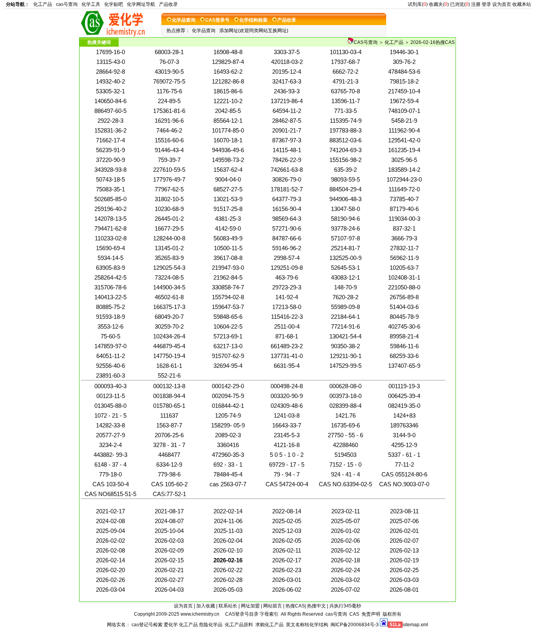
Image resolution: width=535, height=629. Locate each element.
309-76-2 (404, 61)
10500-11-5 (228, 248)
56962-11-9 (404, 258)
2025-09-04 (110, 530)
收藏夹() (439, 4)
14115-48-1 (287, 150)
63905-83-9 (110, 267)
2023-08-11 (404, 511)
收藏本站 (521, 4)
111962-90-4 (404, 130)
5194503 (345, 454)
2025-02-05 (286, 521)
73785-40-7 (404, 199)
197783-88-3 (345, 130)
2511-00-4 (287, 326)
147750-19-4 (169, 356)
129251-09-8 (287, 267)
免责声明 (370, 614)
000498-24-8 (287, 386)
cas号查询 (67, 4)
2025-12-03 (286, 530)
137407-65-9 (404, 365)
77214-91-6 (345, 326)
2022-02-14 (227, 511)
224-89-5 (169, 101)
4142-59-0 (228, 228)
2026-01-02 (345, 530)
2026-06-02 (286, 589)
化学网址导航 (141, 4)
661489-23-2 (287, 346)
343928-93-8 (110, 169)
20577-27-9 (110, 435)
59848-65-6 (227, 316)
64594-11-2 (287, 110)
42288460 (345, 445)
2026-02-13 (404, 550)
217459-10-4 (404, 91)
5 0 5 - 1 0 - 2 (287, 454)
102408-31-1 (404, 277)
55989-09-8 (345, 307)
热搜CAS (295, 606)
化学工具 (90, 4)
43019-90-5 (169, 71)
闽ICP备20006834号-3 (355, 624)
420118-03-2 (287, 61)
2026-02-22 (227, 570)
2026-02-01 (404, 530)
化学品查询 (183, 20)
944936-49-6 (228, 150)
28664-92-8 (110, 71)
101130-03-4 (345, 52)
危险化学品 (210, 624)
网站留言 (272, 606)
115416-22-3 (287, 316)
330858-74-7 (228, 287)
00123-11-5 (110, 396)
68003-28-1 (169, 52)
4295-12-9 (404, 445)
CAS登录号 (217, 20)
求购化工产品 (269, 624)
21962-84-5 (227, 277)
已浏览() (460, 4)
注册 (476, 4)
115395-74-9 (345, 120)
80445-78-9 (404, 316)
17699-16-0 (110, 52)
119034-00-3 (404, 218)
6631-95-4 (287, 365)
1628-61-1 (169, 365)
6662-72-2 (345, 71)
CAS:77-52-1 (169, 494)
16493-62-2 (227, 71)
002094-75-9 (228, 396)
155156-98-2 (345, 159)
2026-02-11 (287, 550)
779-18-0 (110, 474)
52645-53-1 (345, 267)
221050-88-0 (404, 287)
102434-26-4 (169, 336)
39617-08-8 (227, 258)
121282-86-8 (228, 81)
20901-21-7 (286, 130)
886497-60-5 (110, 110)
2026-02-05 (286, 540)
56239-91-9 (110, 150)
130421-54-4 (345, 336)
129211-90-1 (345, 356)
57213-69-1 (227, 336)
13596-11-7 (345, 101)
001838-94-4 (169, 396)
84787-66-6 (286, 238)
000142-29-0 (228, 386)
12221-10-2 (227, 101)
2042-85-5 (228, 110)
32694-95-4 (227, 365)
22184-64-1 (345, 316)
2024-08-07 (169, 521)
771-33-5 (345, 110)
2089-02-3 (228, 435)
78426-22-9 (286, 159)
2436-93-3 (287, 91)
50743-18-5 (110, 179)
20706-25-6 (169, 435)
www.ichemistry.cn (200, 614)
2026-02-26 (110, 579)
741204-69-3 (345, 150)
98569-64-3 (286, 218)
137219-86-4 (287, 101)
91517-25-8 (227, 208)
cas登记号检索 (147, 624)
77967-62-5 (169, 189)
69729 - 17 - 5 (286, 464)
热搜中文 (316, 606)
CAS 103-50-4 (110, 484)
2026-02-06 (345, 540)
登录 (486, 4)
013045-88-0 (110, 405)
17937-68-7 (345, 61)
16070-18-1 (227, 140)
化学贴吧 (113, 4)
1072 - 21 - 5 (110, 415)
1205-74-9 (228, 415)
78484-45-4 (227, 474)
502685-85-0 (110, 199)
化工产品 (42, 4)
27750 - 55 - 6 (345, 435)
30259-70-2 (169, 326)
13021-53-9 (227, 199)
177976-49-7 (169, 179)
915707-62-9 (228, 356)
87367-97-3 (286, 140)
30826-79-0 (286, 179)
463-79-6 (286, 277)
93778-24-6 (345, 228)
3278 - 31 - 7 (169, 445)
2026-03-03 (404, 579)
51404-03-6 (404, 307)
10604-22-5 (227, 326)
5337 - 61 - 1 (404, 454)
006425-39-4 (404, 396)
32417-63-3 (286, 81)
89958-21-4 (404, 336)
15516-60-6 (169, 140)
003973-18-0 (345, 396)
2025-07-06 (404, 521)
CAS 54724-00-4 (287, 484)
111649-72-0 (404, 189)
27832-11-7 (404, 248)
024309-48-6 (287, 405)
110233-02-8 (111, 238)
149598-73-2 (228, 159)
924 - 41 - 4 (345, 474)
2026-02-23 (286, 570)
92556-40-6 (110, 365)
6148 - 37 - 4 (110, 464)
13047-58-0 (345, 208)
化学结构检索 (253, 20)
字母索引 (269, 614)
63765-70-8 (345, 91)
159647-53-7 (228, 307)
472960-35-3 (228, 454)
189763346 (404, 425)
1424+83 (404, 415)
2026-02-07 (404, 540)
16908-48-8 (227, 52)
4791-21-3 (345, 81)
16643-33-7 (286, 425)
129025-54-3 (169, 267)
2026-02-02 (110, 540)
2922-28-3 (110, 120)
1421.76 (345, 415)
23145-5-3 (287, 435)
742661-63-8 (287, 169)
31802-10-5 (169, 199)
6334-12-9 (169, 464)
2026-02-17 (286, 560)
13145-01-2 (169, 248)
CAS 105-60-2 (169, 484)
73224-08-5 (169, 277)
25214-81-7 (345, 248)
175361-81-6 (169, 110)
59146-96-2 (286, 248)
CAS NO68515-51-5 (110, 494)
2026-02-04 (227, 540)
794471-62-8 (110, 228)
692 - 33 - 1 (227, 464)
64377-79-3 (286, 199)
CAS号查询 (366, 42)
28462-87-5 (286, 120)
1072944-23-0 (404, 179)
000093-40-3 (110, 386)
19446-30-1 (404, 52)
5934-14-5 (110, 258)
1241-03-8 (287, 415)
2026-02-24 (345, 570)
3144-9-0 (404, 435)
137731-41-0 (287, 356)
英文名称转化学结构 (307, 624)
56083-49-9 (227, 238)
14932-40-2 (110, 81)
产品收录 (168, 4)
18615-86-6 (227, 91)
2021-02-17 (110, 511)
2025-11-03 (228, 530)
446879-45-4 (169, 346)
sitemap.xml (415, 624)
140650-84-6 (110, 101)
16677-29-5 (169, 228)
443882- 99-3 (110, 454)
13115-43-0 (110, 61)
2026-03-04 (110, 589)
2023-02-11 (345, 511)
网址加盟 (250, 606)
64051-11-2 (110, 356)
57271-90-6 (286, 228)
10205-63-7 (404, 267)
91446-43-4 (169, 150)
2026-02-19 (404, 560)
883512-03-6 (345, 140)
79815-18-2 (404, 81)
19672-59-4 (404, 101)
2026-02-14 (110, 560)
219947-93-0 (228, 267)
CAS (354, 614)
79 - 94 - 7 (287, 474)
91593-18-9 (110, 316)
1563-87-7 (169, 425)
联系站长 (228, 606)
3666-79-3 (404, 238)
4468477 (169, 454)
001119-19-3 (404, 386)
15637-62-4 (227, 169)
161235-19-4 (404, 150)
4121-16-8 (287, 445)
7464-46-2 (169, 130)
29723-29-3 (286, 287)
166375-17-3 (169, 307)
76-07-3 (169, 61)
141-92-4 (286, 297)
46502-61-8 (169, 297)
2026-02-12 (345, 550)
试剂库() (418, 4)
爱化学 (171, 624)
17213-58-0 (286, 307)
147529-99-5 (345, 365)
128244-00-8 (169, 238)
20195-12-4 (286, 71)
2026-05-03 (227, 589)
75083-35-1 (110, 189)
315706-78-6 (110, 287)
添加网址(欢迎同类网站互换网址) (253, 30)
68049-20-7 (169, 316)
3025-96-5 (404, 159)
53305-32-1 (110, 91)
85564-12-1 (227, 120)
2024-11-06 (228, 521)
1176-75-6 (169, 91)
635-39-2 (345, 169)
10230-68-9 (169, 208)
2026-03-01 (286, 579)
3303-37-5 (287, 52)
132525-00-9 (345, 258)
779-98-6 (169, 474)
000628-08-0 (345, 386)
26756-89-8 (404, 297)
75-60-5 (110, 336)
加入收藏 (205, 606)
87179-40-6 (404, 208)
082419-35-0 (404, 405)
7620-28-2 (345, 297)
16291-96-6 (169, 120)
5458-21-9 (404, 120)
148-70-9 (345, 287)
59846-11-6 (404, 346)
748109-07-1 (404, 110)
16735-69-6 (345, 425)
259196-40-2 (110, 208)
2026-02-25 (404, 570)
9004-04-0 (228, 179)
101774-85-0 (228, 130)
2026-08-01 (404, 589)
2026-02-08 (110, 550)
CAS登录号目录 (241, 614)
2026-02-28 (227, 579)
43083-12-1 (345, 277)
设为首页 (501, 4)
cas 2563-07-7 (228, 484)
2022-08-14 (286, 511)
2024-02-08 (110, 521)
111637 (169, 415)
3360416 (228, 445)
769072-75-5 (169, 81)
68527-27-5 (227, 189)
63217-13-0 (227, 346)
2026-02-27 (169, 579)
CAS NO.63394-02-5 (345, 484)
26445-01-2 (169, 218)
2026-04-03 (169, 589)
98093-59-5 (345, 179)
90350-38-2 (345, 346)
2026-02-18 (345, 560)
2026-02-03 (169, 540)
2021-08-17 (169, 511)
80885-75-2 (110, 307)
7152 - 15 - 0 (345, 464)
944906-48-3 (345, 199)
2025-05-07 (345, 521)
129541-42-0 (404, 140)
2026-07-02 (345, 589)
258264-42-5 (110, 277)
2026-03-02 (345, 579)
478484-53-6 (404, 71)
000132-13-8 (169, 386)
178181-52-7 (287, 189)
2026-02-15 (169, 560)
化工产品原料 (239, 624)
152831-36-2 (110, 130)
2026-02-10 (227, 550)
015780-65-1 (169, 405)
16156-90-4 (286, 208)
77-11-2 (404, 464)
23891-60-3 (110, 375)
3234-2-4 (110, 445)
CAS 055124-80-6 (404, 474)
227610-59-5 (169, 169)
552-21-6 (169, 375)
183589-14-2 (404, 169)
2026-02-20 (110, 570)
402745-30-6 (404, 326)
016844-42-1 (228, 405)
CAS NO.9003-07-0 (404, 484)
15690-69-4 (110, 248)
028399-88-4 (345, 405)
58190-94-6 (345, 218)
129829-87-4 (228, 61)
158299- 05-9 (228, 425)
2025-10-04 (169, 530)
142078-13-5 (110, 218)
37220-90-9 (110, 159)
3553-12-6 (110, 326)
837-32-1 (404, 228)
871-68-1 (286, 336)
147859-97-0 (110, 346)
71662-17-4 (110, 140)
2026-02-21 (169, 570)
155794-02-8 (228, 297)
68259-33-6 (404, 356)
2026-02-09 (169, 550)
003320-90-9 (287, 396)
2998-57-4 (287, 258)
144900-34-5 (169, 287)
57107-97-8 (345, 238)
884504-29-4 (345, 189)
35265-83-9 (169, 258)
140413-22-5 (110, 297)
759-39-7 (169, 159)
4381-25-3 (228, 218)
